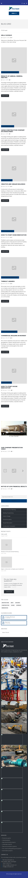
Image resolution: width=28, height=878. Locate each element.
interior (18, 605)
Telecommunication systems (9, 846)
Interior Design (7, 180)
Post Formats (6, 382)
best (12, 602)
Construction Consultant (10, 72)
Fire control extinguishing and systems (12, 848)
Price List (7, 622)
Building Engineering (8, 513)
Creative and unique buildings (13, 184)
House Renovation (8, 126)
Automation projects (7, 850)
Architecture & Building (9, 331)
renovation (5, 607)
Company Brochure (10, 617)
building (17, 602)
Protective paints (7, 519)
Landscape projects (7, 844)
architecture (5, 602)
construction (5, 605)
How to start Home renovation (13, 235)
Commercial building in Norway (13, 335)
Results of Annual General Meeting (12, 76)
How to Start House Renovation (9, 387)
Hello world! (6, 35)
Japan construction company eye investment (13, 130)
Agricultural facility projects (9, 842)
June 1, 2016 (5, 80)
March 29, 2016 (6, 186)
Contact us (9, 591)
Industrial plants (6, 840)
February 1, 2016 (6, 390)
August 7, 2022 (6, 37)
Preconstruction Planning (9, 509)
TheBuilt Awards (8, 281)
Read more (5, 95)
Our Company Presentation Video (12, 448)
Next (23, 471)
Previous (5, 471)
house (12, 605)
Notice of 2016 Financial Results (14, 486)
